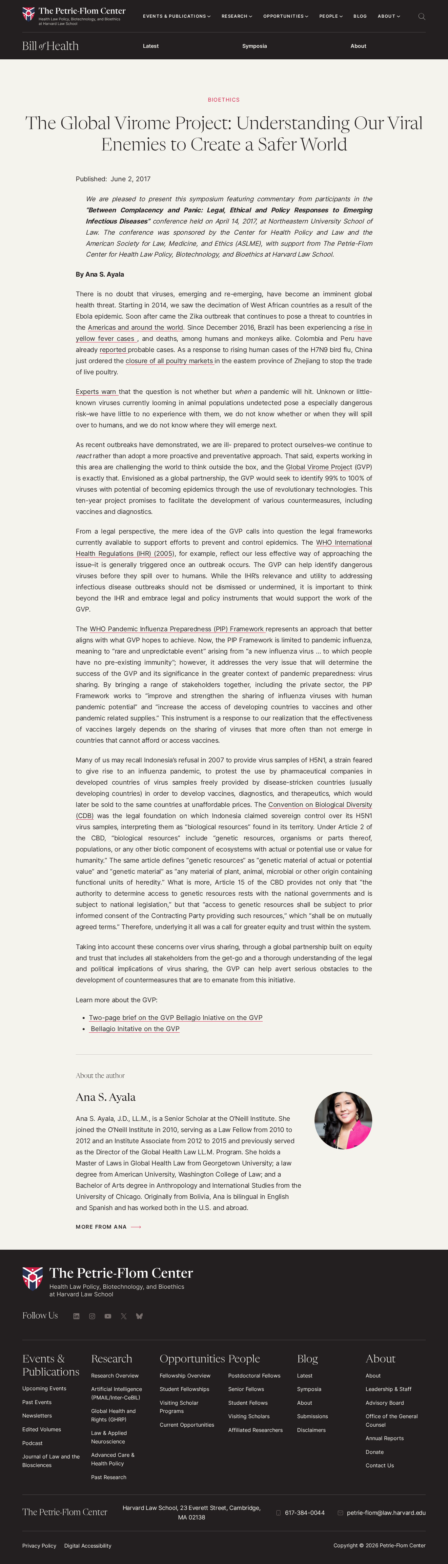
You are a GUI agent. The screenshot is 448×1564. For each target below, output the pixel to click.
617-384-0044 (305, 1512)
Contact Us (380, 1465)
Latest (151, 46)
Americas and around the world (135, 327)
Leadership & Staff (389, 1389)
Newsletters (37, 1416)
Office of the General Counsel (392, 1420)
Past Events (36, 1402)
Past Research (108, 1477)
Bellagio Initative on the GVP (134, 1029)
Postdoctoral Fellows (254, 1376)
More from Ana (101, 1227)
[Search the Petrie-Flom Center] (422, 16)
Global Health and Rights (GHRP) (113, 1415)
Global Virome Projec (318, 467)
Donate (375, 1452)
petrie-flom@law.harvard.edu (386, 1512)
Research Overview (115, 1376)
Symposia (254, 46)
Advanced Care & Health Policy (112, 1459)
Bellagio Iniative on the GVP (218, 1018)
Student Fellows (248, 1403)
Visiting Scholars (249, 1416)
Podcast (32, 1443)
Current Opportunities (187, 1425)
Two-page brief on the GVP (131, 1018)
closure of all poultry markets (170, 361)
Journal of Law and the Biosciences (51, 1461)
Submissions (312, 1416)
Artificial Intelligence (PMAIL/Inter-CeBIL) (116, 1393)
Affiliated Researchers (255, 1430)
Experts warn (97, 392)
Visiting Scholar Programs (179, 1407)
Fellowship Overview (185, 1376)
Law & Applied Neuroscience (109, 1437)
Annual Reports (385, 1438)
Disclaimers (311, 1430)
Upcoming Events (44, 1388)
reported (114, 350)
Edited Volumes (41, 1429)
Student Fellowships (184, 1389)
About (358, 46)
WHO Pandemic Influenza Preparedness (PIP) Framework (178, 629)
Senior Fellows (246, 1389)
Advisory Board (385, 1403)
